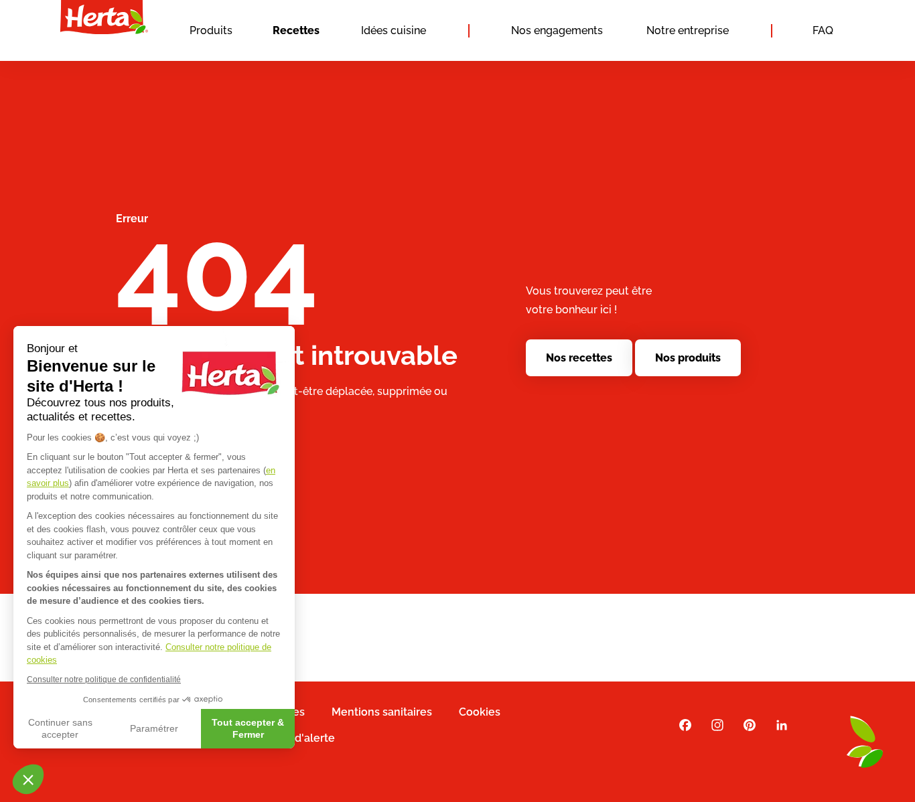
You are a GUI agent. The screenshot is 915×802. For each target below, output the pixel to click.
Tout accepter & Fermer (248, 728)
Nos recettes (579, 357)
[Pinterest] (750, 725)
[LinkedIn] (782, 725)
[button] (28, 779)
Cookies (479, 712)
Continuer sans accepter (60, 728)
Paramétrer (154, 728)
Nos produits (688, 357)
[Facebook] (685, 725)
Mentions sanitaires (382, 712)
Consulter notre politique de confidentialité (104, 679)
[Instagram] (717, 725)
